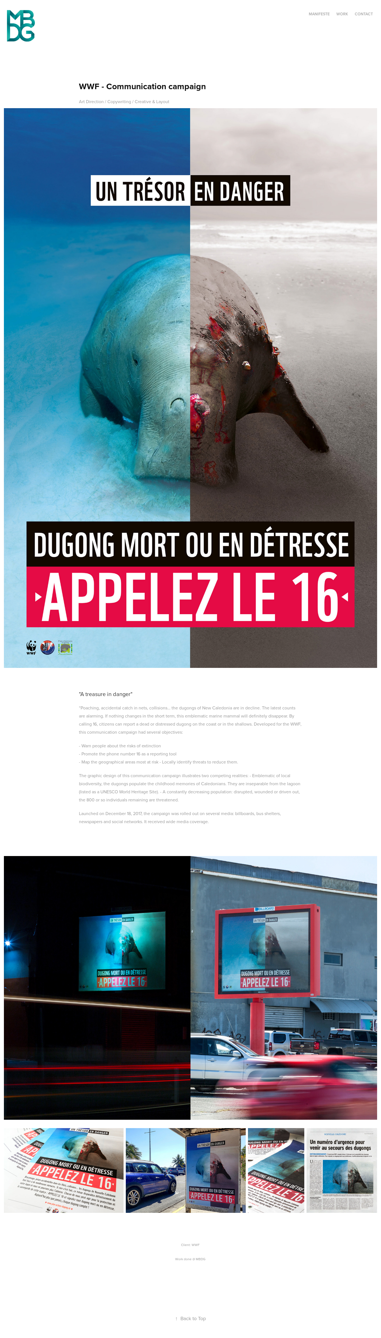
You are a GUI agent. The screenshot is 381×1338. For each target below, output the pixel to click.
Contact (364, 14)
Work (342, 14)
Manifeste (319, 14)
